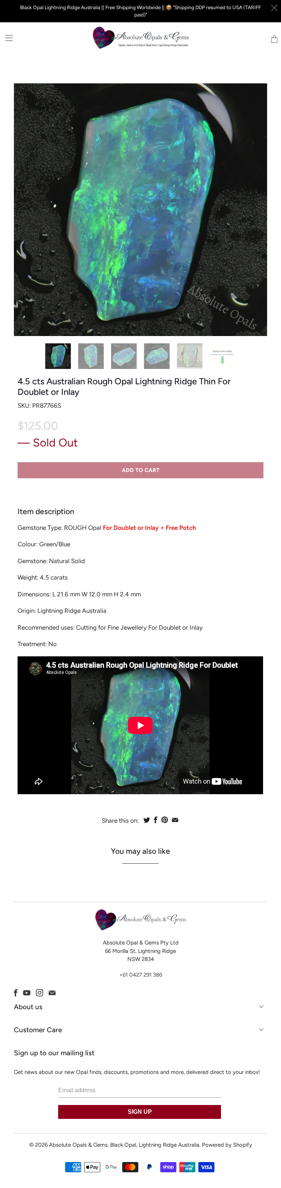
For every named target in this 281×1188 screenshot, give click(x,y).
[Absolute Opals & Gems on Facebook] (16, 992)
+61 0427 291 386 (140, 975)
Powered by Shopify (227, 1145)
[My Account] (6, 38)
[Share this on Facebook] (155, 819)
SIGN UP (140, 1112)
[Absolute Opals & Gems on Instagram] (39, 992)
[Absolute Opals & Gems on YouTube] (26, 992)
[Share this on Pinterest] (164, 819)
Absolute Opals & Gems (78, 1145)
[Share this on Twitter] (146, 819)
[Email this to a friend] (175, 819)
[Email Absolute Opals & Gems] (52, 992)
